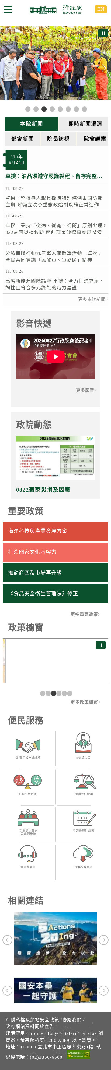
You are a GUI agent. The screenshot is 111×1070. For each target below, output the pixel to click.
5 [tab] (63, 693)
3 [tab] (53, 693)
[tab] (32, 124)
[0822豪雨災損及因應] (55, 458)
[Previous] (7, 68)
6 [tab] (69, 693)
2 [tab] (47, 693)
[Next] (103, 68)
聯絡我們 (72, 1019)
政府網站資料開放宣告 (30, 1026)
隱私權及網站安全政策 (35, 1019)
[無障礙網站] (78, 1055)
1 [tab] (42, 693)
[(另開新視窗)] (28, 750)
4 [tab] (58, 693)
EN (100, 9)
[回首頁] (55, 9)
